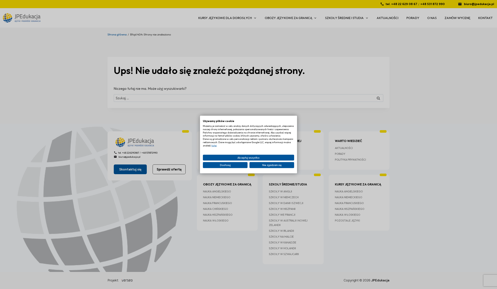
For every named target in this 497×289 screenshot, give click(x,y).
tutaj (214, 145)
